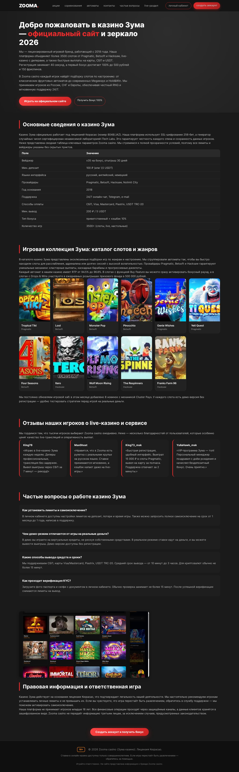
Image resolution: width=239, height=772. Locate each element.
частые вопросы (129, 5)
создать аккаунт (206, 5)
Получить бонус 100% (89, 100)
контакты (109, 5)
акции (56, 5)
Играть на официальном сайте (45, 101)
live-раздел (151, 5)
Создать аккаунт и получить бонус (119, 732)
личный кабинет (178, 5)
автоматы (93, 5)
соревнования (73, 5)
